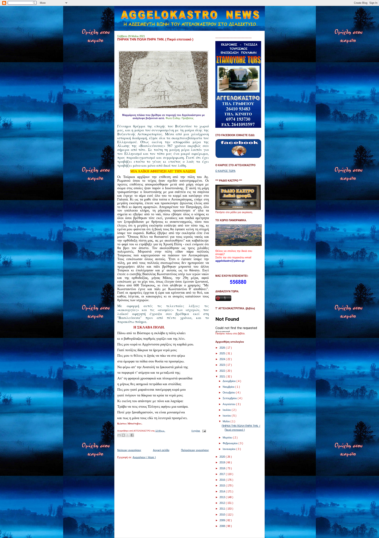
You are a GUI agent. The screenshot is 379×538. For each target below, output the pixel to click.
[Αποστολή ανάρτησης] (203, 431)
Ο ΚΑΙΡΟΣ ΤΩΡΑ (225, 170)
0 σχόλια (195, 431)
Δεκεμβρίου (229, 381)
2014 (223, 491)
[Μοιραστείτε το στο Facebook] (132, 435)
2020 (223, 456)
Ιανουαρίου (229, 449)
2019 (223, 462)
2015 (223, 485)
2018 (223, 468)
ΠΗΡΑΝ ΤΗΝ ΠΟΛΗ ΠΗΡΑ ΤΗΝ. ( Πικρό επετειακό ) (155, 39)
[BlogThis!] (123, 435)
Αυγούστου (229, 404)
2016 (223, 479)
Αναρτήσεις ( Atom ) (144, 457)
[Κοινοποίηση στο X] (128, 435)
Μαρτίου (228, 437)
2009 (223, 520)
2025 (223, 353)
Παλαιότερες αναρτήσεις (195, 450)
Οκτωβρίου (229, 392)
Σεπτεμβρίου (230, 398)
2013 (223, 497)
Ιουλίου (227, 409)
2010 (223, 514)
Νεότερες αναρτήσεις (129, 450)
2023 (223, 364)
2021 (223, 376)
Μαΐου (227, 421)
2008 (223, 526)
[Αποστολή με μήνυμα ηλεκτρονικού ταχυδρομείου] (119, 435)
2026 (223, 347)
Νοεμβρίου (229, 386)
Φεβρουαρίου (230, 443)
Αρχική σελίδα (161, 450)
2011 (223, 508)
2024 (223, 359)
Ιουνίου (227, 415)
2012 (223, 502)
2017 (223, 474)
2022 (223, 370)
